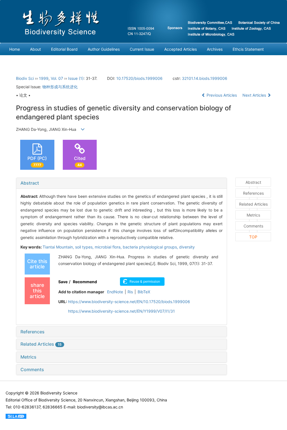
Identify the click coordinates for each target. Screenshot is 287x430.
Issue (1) (76, 78)
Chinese (36, 61)
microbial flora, (109, 247)
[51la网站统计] (16, 415)
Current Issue (142, 49)
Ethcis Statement (248, 49)
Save (63, 281)
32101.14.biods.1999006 (204, 78)
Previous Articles (221, 95)
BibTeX (144, 291)
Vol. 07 (57, 78)
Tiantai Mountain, (59, 247)
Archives (215, 49)
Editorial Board (64, 49)
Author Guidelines (104, 49)
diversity (187, 247)
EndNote (115, 291)
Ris (130, 291)
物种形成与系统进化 (60, 86)
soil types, (85, 247)
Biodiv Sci (25, 78)
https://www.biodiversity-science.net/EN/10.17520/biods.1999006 (129, 301)
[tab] (121, 183)
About (35, 49)
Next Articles (254, 95)
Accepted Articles (180, 49)
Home (14, 49)
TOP (253, 236)
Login (14, 61)
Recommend (85, 281)
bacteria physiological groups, (151, 247)
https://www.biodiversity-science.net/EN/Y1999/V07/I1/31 (121, 311)
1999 (43, 78)
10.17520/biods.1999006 (139, 78)
